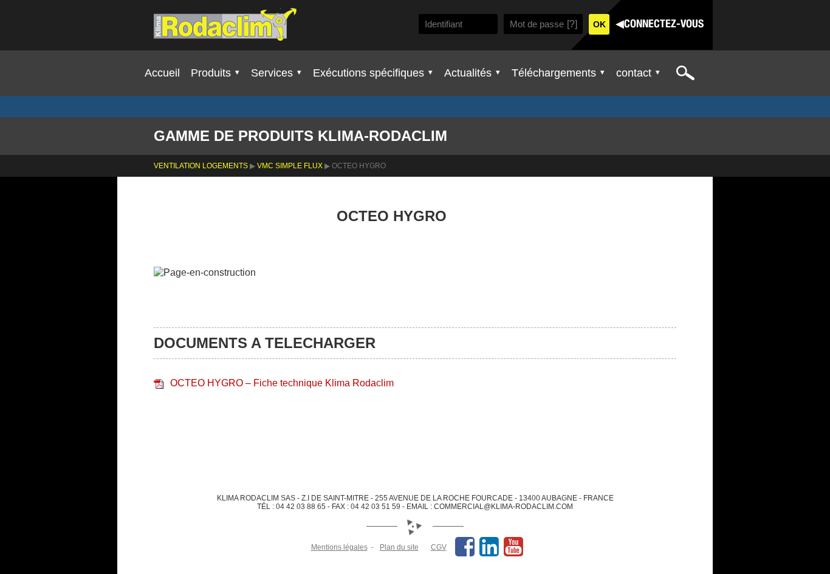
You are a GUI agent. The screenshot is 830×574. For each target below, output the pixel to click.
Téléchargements (554, 73)
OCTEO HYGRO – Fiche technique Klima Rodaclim (282, 383)
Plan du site (399, 547)
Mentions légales (339, 547)
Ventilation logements (201, 166)
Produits (211, 73)
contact (633, 73)
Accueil (162, 73)
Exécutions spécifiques (368, 73)
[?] (572, 24)
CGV (439, 547)
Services (272, 73)
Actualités (468, 73)
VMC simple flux (290, 166)
